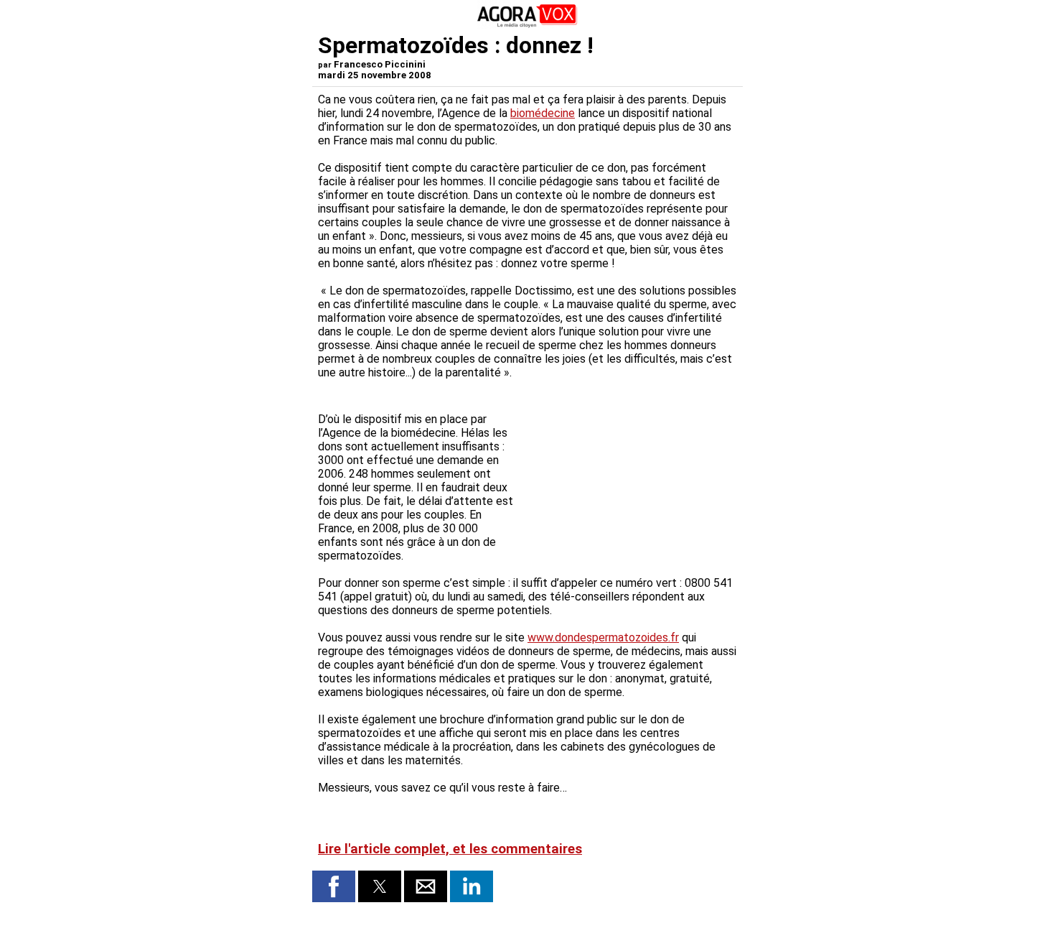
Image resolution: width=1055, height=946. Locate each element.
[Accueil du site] (527, 25)
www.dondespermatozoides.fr (603, 637)
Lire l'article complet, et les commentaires (450, 849)
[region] (629, 460)
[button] (333, 886)
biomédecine (542, 113)
